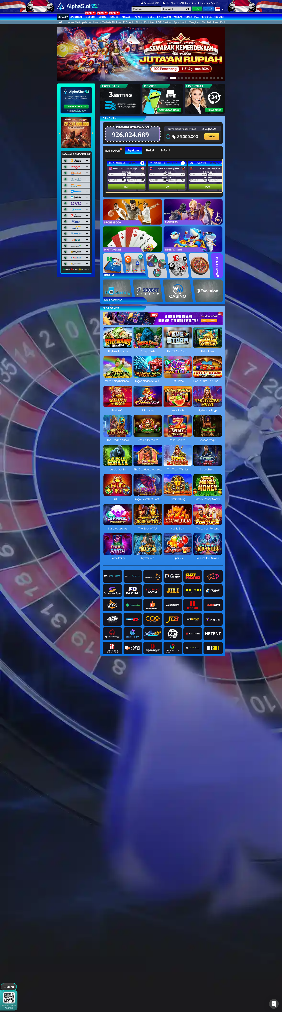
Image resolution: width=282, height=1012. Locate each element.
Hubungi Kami (189, 3)
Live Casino (164, 17)
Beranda (63, 17)
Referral (206, 17)
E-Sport (90, 17)
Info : (62, 22)
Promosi (219, 17)
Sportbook (76, 17)
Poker (138, 17)
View (212, 133)
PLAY (126, 187)
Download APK (151, 3)
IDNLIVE (114, 17)
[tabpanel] (164, 176)
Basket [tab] (150, 150)
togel (150, 17)
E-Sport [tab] (165, 150)
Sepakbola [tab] (133, 150)
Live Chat (170, 3)
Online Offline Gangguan (77, 269)
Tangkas (177, 17)
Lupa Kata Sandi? (209, 3)
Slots (102, 17)
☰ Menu (9, 987)
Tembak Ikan (191, 17)
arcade (126, 17)
